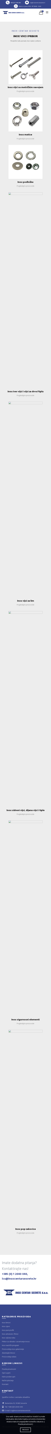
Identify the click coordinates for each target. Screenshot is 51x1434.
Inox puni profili (8, 1330)
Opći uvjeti (6, 1373)
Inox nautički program (10, 1345)
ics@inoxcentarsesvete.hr (37, 3)
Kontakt (5, 1384)
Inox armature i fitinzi (10, 1334)
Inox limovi (6, 1322)
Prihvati (25, 1430)
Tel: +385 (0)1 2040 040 (13, 1407)
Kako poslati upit (8, 1376)
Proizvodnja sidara (9, 1356)
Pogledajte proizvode (25, 91)
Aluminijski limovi (8, 1353)
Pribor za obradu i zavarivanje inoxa (16, 1341)
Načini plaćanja (7, 1380)
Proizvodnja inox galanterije (13, 1349)
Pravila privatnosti (9, 1369)
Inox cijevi (6, 1326)
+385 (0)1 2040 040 (15, 3)
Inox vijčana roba (8, 1337)
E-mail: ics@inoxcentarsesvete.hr (17, 1410)
